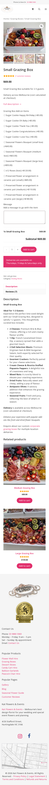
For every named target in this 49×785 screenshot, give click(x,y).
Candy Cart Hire (9, 667)
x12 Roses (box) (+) (18, 170)
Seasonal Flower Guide (13, 693)
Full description (11, 104)
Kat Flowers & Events (12, 709)
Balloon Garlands (10, 670)
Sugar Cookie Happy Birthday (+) (24, 115)
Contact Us (13, 643)
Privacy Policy (20, 776)
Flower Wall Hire (10, 658)
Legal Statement (37, 776)
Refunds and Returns (36, 779)
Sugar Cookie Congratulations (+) (24, 131)
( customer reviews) (23, 76)
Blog (4, 689)
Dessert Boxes (9, 664)
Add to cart (28, 249)
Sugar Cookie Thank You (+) (21, 126)
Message (7, 204)
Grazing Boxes (16, 18)
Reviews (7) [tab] (11, 291)
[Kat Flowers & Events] (7, 9)
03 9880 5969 (31, 2)
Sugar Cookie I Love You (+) (21, 136)
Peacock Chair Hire (11, 673)
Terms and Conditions (13, 779)
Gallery (5, 684)
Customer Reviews (11, 696)
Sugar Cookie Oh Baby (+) (20, 120)
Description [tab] (11, 286)
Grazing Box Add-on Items (16, 111)
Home (6, 18)
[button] (39, 9)
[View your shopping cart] (33, 9)
